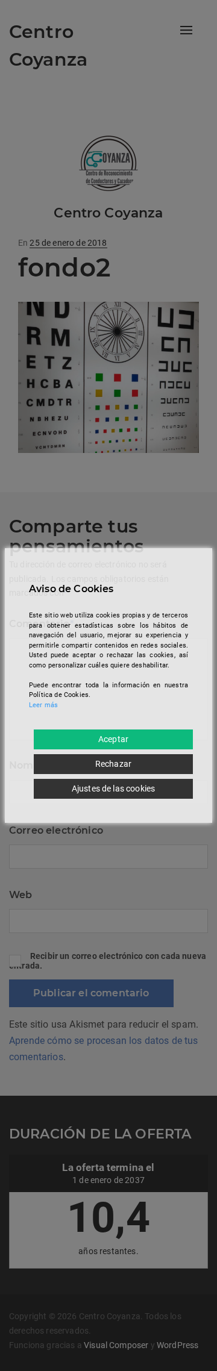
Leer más (43, 705)
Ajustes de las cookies (114, 788)
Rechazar (113, 764)
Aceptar (113, 739)
